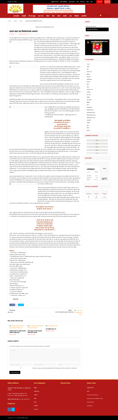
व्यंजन (58, 16)
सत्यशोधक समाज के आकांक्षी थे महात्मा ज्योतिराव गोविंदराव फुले (17, 331)
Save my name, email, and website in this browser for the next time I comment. (54, 368)
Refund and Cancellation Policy (95, 398)
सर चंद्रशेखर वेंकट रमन (51, 329)
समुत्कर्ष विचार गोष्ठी (91, 112)
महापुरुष (30, 34)
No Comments (36, 34)
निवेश (88, 84)
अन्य (70, 16)
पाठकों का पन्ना (90, 89)
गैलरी (87, 1)
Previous (12, 310)
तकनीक (88, 82)
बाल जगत (41, 16)
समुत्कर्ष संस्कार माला (91, 117)
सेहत (53, 16)
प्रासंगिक (84, 16)
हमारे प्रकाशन (72, 1)
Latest (88, 64)
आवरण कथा (89, 71)
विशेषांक (76, 16)
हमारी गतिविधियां (63, 1)
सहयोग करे (107, 1)
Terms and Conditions (92, 395)
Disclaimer (89, 405)
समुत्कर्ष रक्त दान (90, 110)
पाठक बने (99, 1)
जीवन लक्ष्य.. (10, 312)
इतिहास (88, 74)
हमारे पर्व (88, 130)
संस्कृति (24, 16)
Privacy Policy (90, 402)
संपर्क (91, 1)
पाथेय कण (82, 1)
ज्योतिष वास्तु (89, 79)
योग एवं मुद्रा (32, 16)
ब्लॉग (78, 1)
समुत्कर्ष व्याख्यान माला (91, 115)
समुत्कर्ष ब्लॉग (89, 107)
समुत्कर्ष (16, 34)
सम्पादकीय (16, 16)
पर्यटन (88, 87)
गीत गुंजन (88, 77)
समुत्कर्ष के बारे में (54, 1)
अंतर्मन (65, 16)
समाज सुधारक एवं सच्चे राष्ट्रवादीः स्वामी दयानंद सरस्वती (35, 331)
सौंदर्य (47, 16)
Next (70, 310)
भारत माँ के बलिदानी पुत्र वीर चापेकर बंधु (64, 312)
